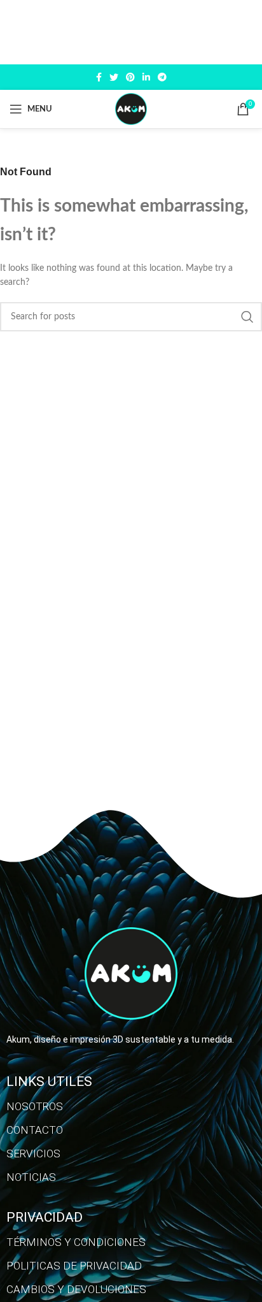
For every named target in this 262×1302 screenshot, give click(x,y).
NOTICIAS (31, 1177)
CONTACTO (34, 1130)
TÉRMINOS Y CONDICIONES (76, 1242)
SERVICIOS (33, 1153)
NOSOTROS (34, 1106)
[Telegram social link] (162, 77)
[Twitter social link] (114, 77)
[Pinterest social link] (130, 77)
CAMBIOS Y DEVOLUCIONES (76, 1289)
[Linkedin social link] (146, 77)
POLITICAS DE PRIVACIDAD (74, 1265)
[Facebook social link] (99, 77)
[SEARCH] (247, 316)
